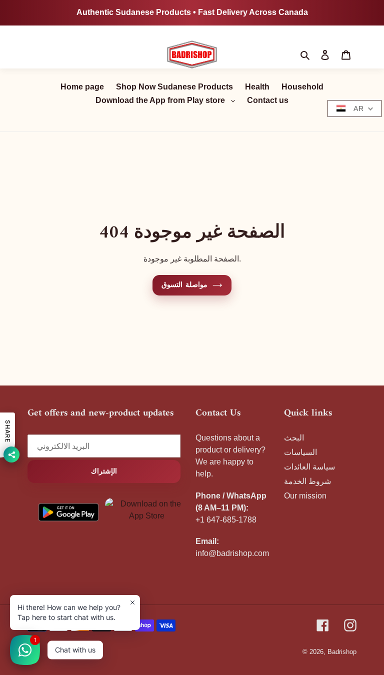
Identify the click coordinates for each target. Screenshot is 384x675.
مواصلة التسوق (184, 285)
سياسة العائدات (309, 466)
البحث (294, 438)
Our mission (305, 496)
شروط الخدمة (307, 481)
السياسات (300, 452)
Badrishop (342, 652)
